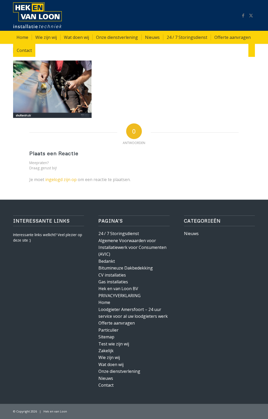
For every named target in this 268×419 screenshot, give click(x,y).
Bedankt (106, 261)
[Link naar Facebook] (243, 15)
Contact (106, 385)
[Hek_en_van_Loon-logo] (37, 15)
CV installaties (112, 275)
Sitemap (106, 337)
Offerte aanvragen (116, 323)
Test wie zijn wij (113, 344)
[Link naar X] (251, 15)
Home (104, 302)
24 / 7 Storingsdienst (118, 233)
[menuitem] (22, 37)
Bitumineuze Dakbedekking (125, 268)
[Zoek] (251, 50)
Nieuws (105, 378)
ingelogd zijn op (61, 179)
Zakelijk (106, 351)
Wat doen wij (111, 364)
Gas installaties (113, 282)
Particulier (108, 330)
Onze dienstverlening (119, 371)
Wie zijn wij (109, 357)
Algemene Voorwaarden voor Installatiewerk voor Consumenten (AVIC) (132, 247)
